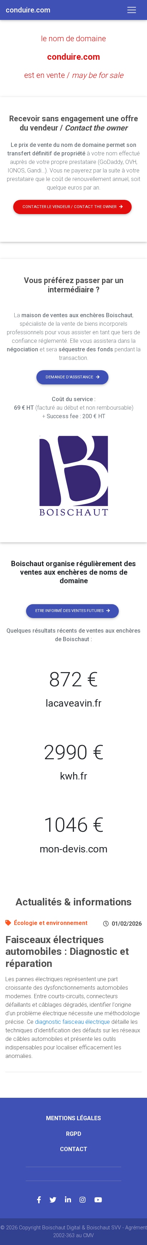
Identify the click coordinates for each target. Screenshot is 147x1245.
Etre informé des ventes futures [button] (69, 610)
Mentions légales (73, 1118)
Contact (73, 1149)
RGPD (73, 1133)
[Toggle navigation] (131, 10)
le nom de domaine (73, 38)
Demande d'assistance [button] (69, 377)
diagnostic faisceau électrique (72, 1021)
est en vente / (73, 75)
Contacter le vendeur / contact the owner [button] (69, 206)
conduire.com (73, 57)
